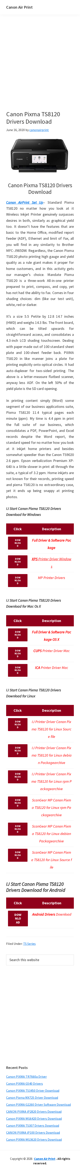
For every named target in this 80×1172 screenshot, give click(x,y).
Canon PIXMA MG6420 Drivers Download (34, 1118)
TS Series (29, 944)
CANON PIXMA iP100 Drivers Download (33, 1132)
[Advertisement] (40, 68)
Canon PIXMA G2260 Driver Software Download (38, 1104)
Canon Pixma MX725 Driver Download (32, 1097)
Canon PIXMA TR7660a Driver (26, 1076)
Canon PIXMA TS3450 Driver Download (32, 1090)
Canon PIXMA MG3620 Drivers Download (34, 1139)
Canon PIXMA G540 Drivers (24, 1083)
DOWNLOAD (18, 542)
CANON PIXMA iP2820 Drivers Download (34, 1111)
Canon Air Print (19, 7)
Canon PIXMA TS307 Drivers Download (32, 1125)
